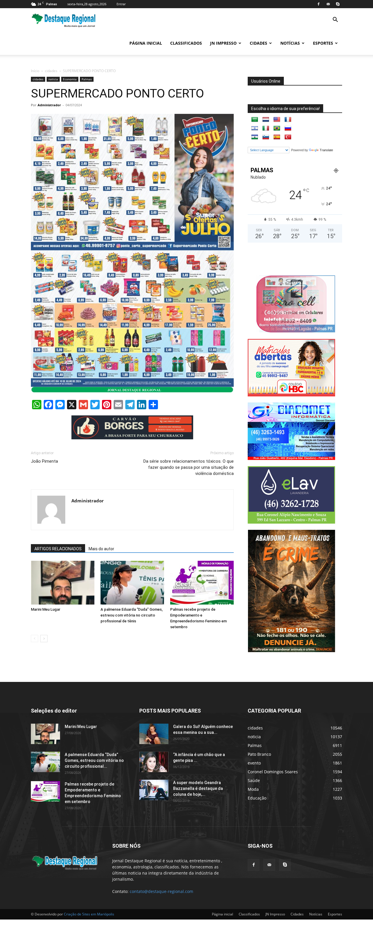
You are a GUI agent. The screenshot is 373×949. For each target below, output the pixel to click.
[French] (287, 120)
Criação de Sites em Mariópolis (89, 914)
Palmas (87, 79)
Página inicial (145, 43)
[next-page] (43, 638)
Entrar (121, 4)
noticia (53, 79)
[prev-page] (34, 638)
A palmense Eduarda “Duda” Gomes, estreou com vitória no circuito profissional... (94, 760)
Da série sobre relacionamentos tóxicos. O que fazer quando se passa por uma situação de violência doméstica (188, 467)
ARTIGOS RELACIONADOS (58, 548)
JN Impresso (223, 43)
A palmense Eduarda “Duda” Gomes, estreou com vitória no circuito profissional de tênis (132, 615)
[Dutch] (265, 120)
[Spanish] (276, 137)
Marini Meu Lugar (45, 609)
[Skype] (337, 4)
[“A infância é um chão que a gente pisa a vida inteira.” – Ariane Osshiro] (153, 762)
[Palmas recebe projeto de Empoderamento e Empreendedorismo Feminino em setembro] (202, 583)
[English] (276, 120)
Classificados (186, 43)
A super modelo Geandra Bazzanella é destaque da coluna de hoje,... (198, 788)
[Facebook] (318, 4)
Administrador (49, 105)
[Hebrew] (254, 128)
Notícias (290, 43)
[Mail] (328, 4)
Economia (70, 79)
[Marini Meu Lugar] (62, 583)
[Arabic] (254, 120)
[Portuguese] (276, 128)
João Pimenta (44, 461)
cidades (51, 70)
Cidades (258, 43)
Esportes (323, 43)
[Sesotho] (254, 137)
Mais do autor (101, 548)
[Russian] (287, 128)
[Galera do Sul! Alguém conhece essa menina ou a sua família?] (153, 734)
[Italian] (265, 128)
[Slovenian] (265, 137)
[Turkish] (287, 137)
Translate (326, 150)
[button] (335, 20)
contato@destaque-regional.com (161, 891)
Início (35, 70)
